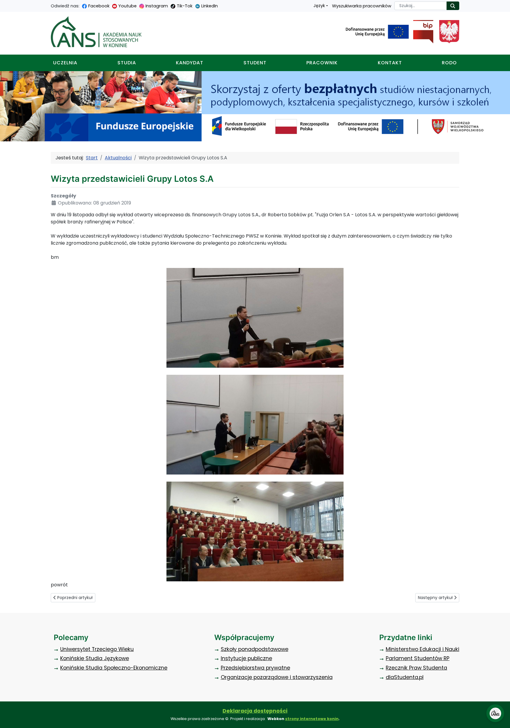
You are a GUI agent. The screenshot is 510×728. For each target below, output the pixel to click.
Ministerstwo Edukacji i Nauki (422, 649)
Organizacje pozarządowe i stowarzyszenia (277, 677)
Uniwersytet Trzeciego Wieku (97, 649)
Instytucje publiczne (246, 658)
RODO (449, 62)
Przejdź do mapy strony (4, 4)
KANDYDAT (189, 62)
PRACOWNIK (322, 62)
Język (319, 6)
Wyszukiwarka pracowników (361, 6)
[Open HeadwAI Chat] (495, 713)
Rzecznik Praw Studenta (416, 667)
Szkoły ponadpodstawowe (254, 649)
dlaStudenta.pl (405, 677)
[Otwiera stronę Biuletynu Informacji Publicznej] (421, 32)
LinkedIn (209, 6)
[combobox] (420, 5)
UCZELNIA (65, 62)
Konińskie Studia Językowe (94, 658)
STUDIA (126, 62)
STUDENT (255, 62)
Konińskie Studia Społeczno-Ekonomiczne (113, 667)
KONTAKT (390, 62)
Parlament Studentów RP (417, 658)
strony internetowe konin (312, 718)
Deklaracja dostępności (255, 710)
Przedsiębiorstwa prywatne (255, 667)
